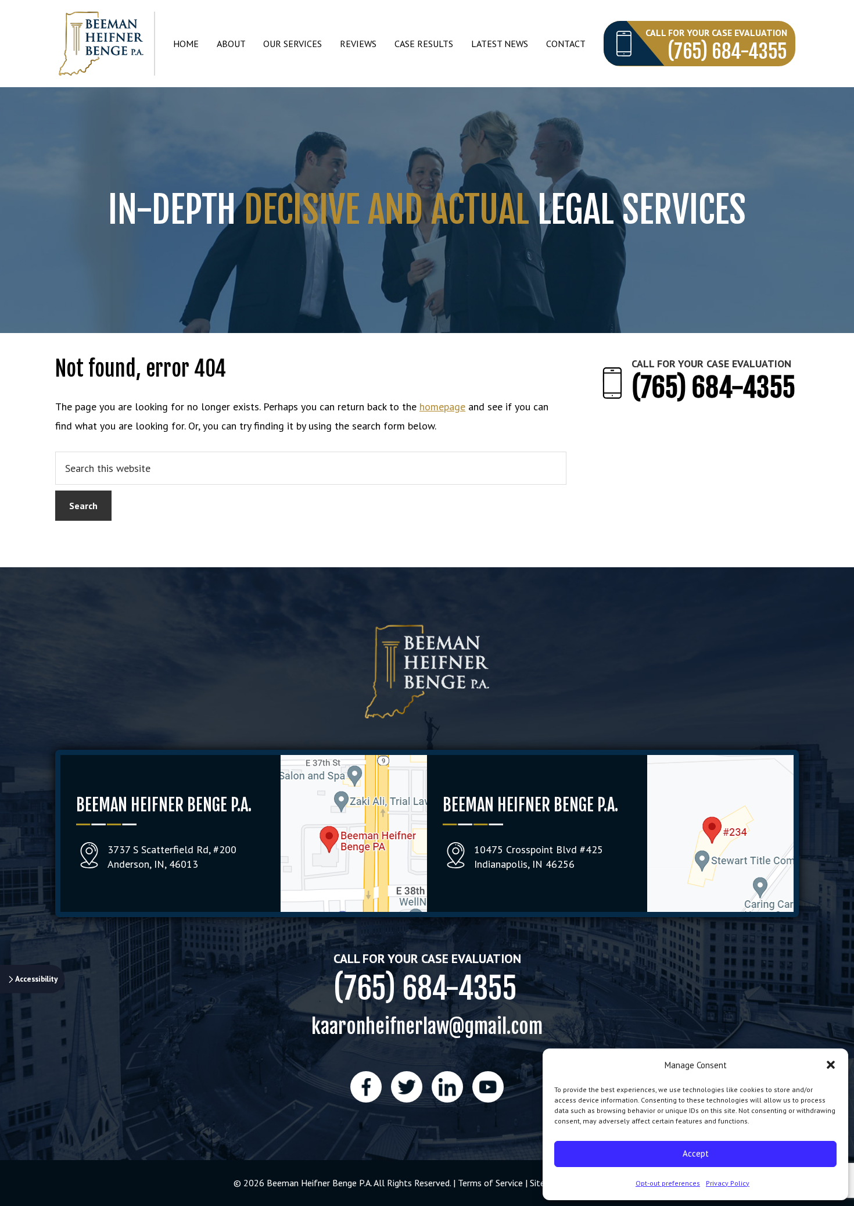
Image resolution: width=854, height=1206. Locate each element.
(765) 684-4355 (727, 51)
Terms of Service (490, 1183)
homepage (442, 406)
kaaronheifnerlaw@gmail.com (427, 1026)
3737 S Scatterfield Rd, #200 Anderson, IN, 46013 (171, 857)
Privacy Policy (727, 1183)
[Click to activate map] (354, 908)
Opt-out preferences (668, 1183)
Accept (696, 1153)
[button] (831, 1065)
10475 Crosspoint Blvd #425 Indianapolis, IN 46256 (538, 857)
